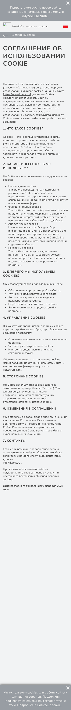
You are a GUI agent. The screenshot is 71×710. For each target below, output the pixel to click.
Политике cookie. (49, 705)
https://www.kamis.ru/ (17, 94)
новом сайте (51, 7)
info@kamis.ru (11, 462)
